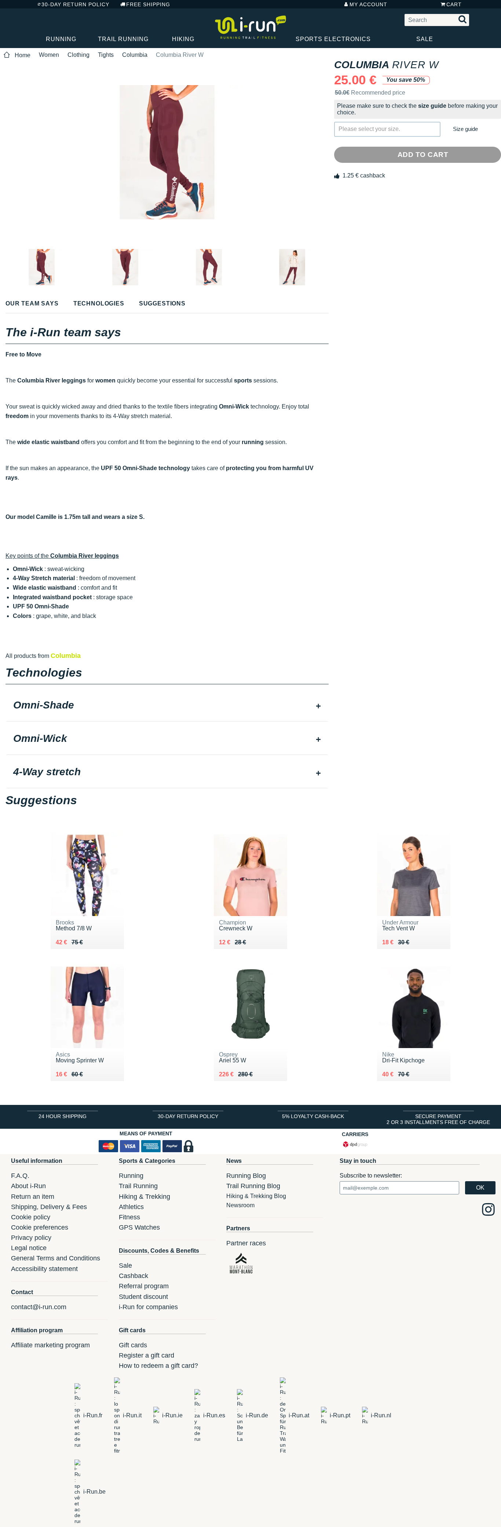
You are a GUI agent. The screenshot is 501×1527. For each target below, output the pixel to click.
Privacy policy (31, 1237)
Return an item (32, 1196)
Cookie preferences (39, 1227)
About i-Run (28, 1186)
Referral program (144, 1286)
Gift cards (133, 1345)
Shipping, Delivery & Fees (49, 1207)
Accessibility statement (44, 1268)
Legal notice (29, 1248)
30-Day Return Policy (75, 4)
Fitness (129, 1217)
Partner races (246, 1243)
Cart (454, 4)
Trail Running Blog (253, 1186)
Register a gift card (146, 1355)
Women (49, 55)
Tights (106, 55)
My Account (368, 4)
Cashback (133, 1275)
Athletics (131, 1207)
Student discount (143, 1296)
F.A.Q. (20, 1175)
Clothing (78, 55)
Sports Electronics (333, 39)
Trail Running (123, 39)
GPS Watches (139, 1227)
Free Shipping (148, 4)
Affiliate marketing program (50, 1345)
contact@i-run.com (38, 1307)
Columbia (134, 55)
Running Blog (246, 1175)
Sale (424, 39)
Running (61, 39)
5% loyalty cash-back (313, 1116)
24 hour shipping (63, 1116)
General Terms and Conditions (55, 1258)
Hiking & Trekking (144, 1196)
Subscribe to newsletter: (371, 1175)
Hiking (183, 39)
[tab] (167, 706)
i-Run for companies (148, 1307)
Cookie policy (30, 1217)
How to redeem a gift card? (158, 1365)
